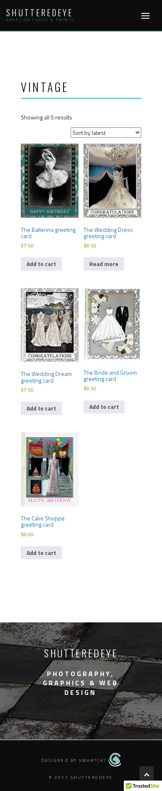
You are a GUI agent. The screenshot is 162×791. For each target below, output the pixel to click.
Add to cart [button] (41, 263)
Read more (103, 263)
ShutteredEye (39, 12)
